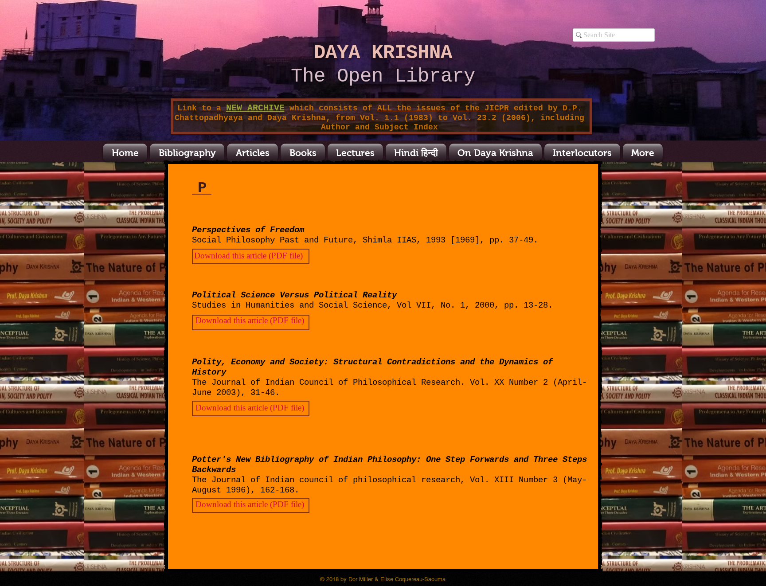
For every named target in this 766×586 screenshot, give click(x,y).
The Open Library (383, 76)
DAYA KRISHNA (383, 53)
